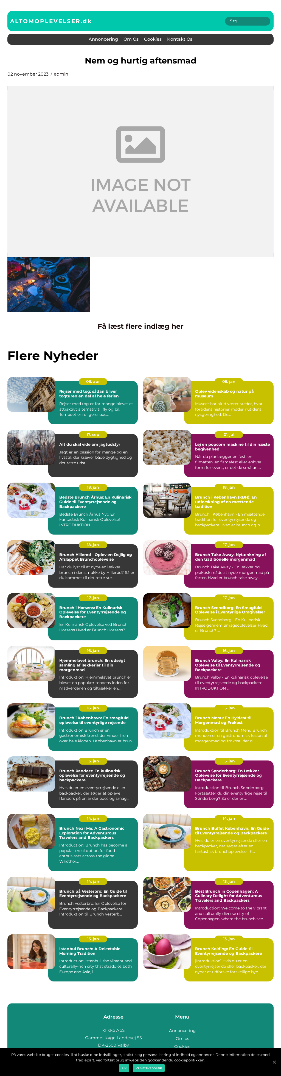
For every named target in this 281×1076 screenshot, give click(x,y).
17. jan (229, 544)
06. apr (93, 381)
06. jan (228, 381)
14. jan (93, 818)
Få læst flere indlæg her (141, 326)
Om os (131, 39)
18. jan (93, 487)
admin (61, 74)
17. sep (93, 434)
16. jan (93, 650)
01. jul (229, 434)
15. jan (229, 708)
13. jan (229, 881)
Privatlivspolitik (149, 1068)
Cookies (153, 39)
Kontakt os (179, 39)
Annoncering (103, 39)
